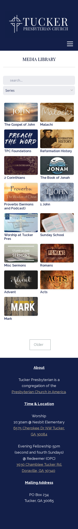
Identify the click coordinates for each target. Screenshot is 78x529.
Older (40, 344)
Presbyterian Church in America (39, 392)
